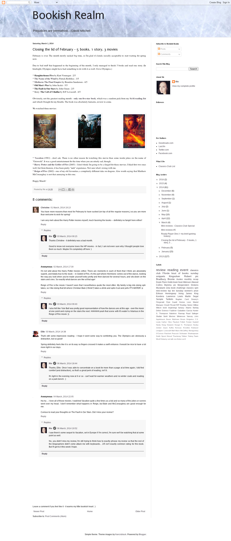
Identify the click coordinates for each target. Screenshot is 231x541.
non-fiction (178, 339)
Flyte (168, 302)
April (163, 218)
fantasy (181, 308)
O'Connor (160, 333)
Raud (188, 313)
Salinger (195, 313)
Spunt (163, 336)
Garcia (189, 311)
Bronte (171, 279)
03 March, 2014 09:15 (67, 236)
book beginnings (170, 308)
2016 (161, 179)
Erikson (159, 293)
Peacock (175, 333)
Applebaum (160, 319)
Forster (189, 322)
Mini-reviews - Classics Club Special (178, 226)
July (163, 206)
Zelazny (164, 339)
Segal (195, 296)
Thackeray (177, 336)
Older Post (140, 511)
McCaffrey (184, 331)
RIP (177, 305)
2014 (161, 187)
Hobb (170, 282)
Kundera (160, 296)
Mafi (173, 331)
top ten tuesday (175, 291)
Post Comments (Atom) (55, 516)
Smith (158, 336)
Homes (182, 302)
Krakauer (194, 328)
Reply (43, 224)
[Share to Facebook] (69, 189)
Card (187, 299)
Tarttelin (169, 299)
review (161, 270)
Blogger (142, 534)
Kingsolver (174, 276)
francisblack (120, 534)
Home (90, 511)
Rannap (181, 313)
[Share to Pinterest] (73, 189)
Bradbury (161, 279)
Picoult (173, 305)
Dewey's (194, 299)
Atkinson (187, 282)
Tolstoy (190, 336)
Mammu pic (170, 285)
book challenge (178, 288)
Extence (165, 311)
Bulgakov (190, 319)
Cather (164, 322)
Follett (182, 322)
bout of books (180, 273)
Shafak (159, 316)
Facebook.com (165, 153)
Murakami (160, 288)
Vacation (39, 158)
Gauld (174, 302)
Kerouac (178, 328)
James (189, 293)
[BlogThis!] (63, 189)
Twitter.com (164, 150)
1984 (196, 316)
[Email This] (60, 189)
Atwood (194, 282)
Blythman (175, 319)
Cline (170, 322)
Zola (168, 288)
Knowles (186, 328)
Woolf (158, 339)
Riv (50, 236)
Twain (196, 336)
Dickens (194, 285)
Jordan (158, 328)
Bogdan (179, 299)
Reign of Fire (40, 171)
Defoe (158, 311)
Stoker (190, 305)
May (163, 214)
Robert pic (191, 276)
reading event (177, 270)
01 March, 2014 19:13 (61, 207)
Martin (188, 296)
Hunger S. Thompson (183, 325)
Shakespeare (193, 333)
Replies (47, 230)
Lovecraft (167, 331)
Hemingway (170, 293)
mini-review (161, 291)
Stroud (169, 336)
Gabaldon (182, 311)
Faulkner (173, 311)
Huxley (195, 325)
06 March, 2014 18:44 (67, 363)
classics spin (192, 288)
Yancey (190, 316)
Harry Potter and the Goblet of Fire (51, 164)
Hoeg (164, 325)
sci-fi (184, 339)
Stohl (165, 316)
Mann (177, 331)
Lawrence (170, 296)
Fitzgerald (160, 302)
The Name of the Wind (45, 78)
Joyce (165, 328)
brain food (177, 282)
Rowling (183, 305)
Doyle (158, 282)
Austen (179, 279)
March (164, 222)
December (166, 191)
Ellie (43, 332)
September (166, 198)
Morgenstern (183, 285)
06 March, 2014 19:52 (67, 428)
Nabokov (173, 313)
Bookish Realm (68, 15)
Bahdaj (195, 308)
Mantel (195, 302)
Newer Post (38, 511)
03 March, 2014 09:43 (67, 304)
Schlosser (183, 333)
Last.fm (162, 146)
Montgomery (193, 331)
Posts (163, 49)
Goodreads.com (166, 143)
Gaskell (195, 322)
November (166, 195)
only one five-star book (85, 98)
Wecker (172, 316)
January (165, 251)
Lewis (180, 296)
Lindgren (159, 331)
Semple (159, 299)
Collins (159, 285)
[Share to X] (66, 189)
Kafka (171, 328)
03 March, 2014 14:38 (56, 332)
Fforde (166, 273)
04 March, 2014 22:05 (63, 396)
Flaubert (176, 322)
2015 (161, 183)
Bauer (168, 319)
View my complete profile (183, 86)
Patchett (167, 333)
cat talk (170, 339)
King (196, 293)
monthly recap (191, 279)
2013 (161, 256)
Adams (188, 308)
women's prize (191, 291)
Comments (165, 54)
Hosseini (170, 325)
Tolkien (184, 336)
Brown (182, 319)
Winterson (181, 316)
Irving (181, 293)
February (165, 247)
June (164, 210)
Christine (45, 207)
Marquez (159, 305)
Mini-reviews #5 (168, 230)
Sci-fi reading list (138, 98)
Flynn (164, 282)
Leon (189, 302)
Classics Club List (167, 166)
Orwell (166, 305)
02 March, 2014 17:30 (63, 267)
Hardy (158, 325)
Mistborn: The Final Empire (47, 82)
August (164, 203)
